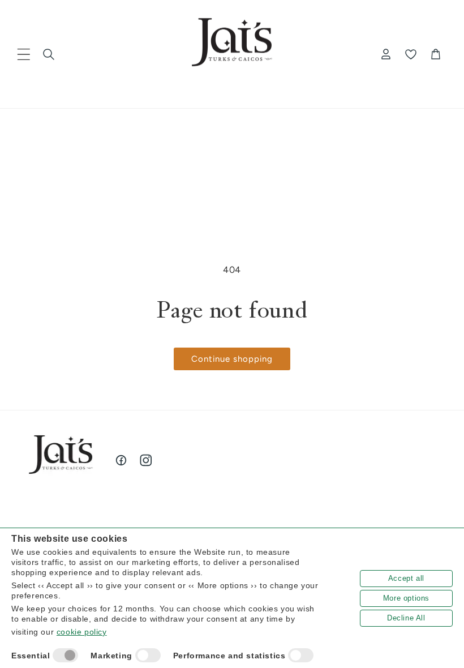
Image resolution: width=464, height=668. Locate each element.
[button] (23, 54)
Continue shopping (232, 359)
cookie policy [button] (82, 631)
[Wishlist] (410, 54)
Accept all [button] (406, 578)
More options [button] (406, 598)
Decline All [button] (406, 618)
